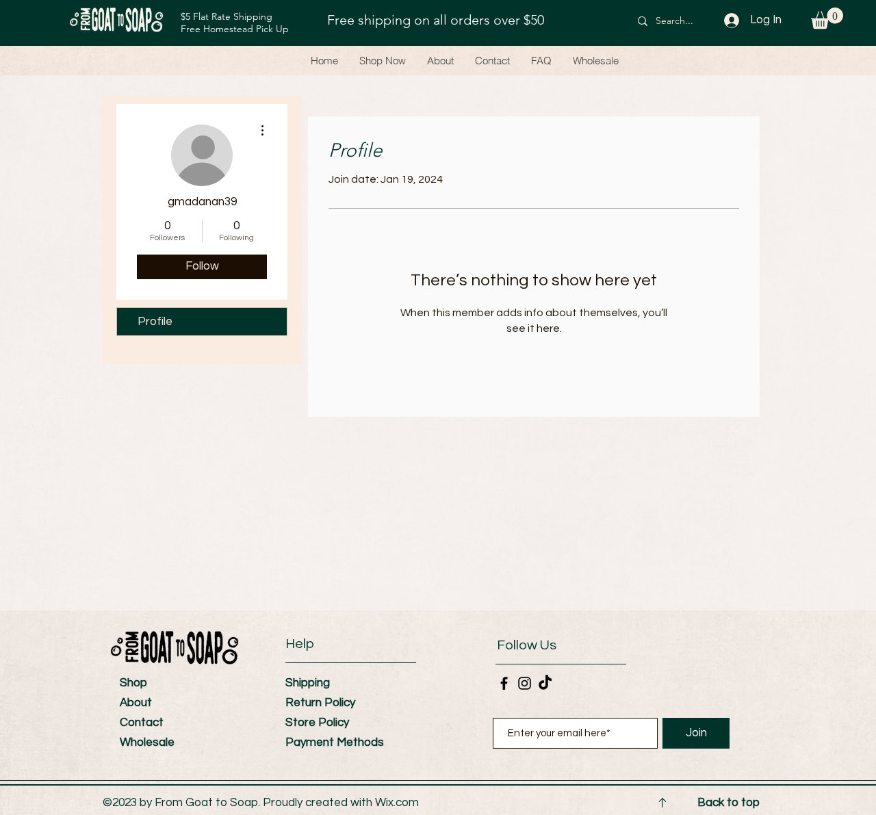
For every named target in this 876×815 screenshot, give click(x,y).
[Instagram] (524, 683)
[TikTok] (545, 683)
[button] (827, 18)
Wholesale (147, 742)
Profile (155, 321)
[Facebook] (504, 683)
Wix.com (397, 803)
